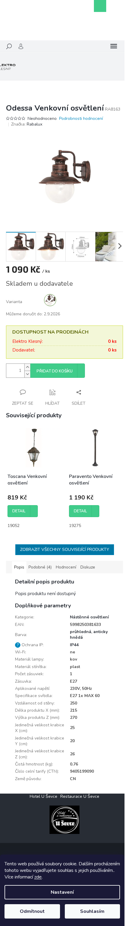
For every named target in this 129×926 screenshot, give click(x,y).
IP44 (74, 645)
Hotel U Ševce (43, 796)
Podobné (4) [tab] (40, 567)
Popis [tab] (19, 567)
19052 (14, 525)
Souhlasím (92, 911)
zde (38, 877)
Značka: (26, 124)
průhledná (80, 632)
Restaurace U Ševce (79, 796)
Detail (19, 511)
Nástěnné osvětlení (89, 617)
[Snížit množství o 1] (27, 374)
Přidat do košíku (55, 371)
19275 (75, 525)
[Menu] (114, 46)
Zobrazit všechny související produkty (64, 549)
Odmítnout (32, 911)
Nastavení (62, 892)
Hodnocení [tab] (66, 567)
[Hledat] (9, 46)
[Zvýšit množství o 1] (27, 367)
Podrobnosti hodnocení (81, 118)
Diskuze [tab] (87, 567)
